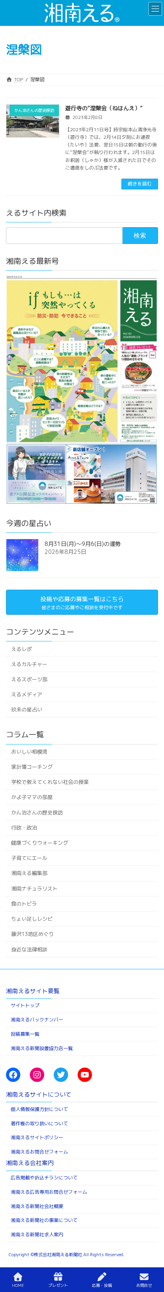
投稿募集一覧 (25, 1034)
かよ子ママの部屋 (32, 797)
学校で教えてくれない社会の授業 (50, 781)
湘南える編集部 (29, 873)
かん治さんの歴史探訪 (37, 812)
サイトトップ (25, 1005)
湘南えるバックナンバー (37, 1019)
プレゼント (58, 1285)
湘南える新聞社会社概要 (37, 1206)
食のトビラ (24, 903)
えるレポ (21, 648)
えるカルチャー (29, 663)
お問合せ (144, 1285)
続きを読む (140, 183)
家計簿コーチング (32, 766)
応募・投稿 (102, 1285)
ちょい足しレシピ (32, 918)
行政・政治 (24, 827)
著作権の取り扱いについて (39, 1123)
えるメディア (26, 694)
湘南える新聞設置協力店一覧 (42, 1048)
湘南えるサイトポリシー (37, 1137)
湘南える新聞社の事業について (44, 1220)
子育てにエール (29, 857)
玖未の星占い (26, 709)
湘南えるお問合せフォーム (39, 1151)
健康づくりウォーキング (39, 842)
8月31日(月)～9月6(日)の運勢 (83, 544)
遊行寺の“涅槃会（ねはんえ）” (104, 108)
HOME (18, 1285)
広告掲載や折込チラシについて (44, 1177)
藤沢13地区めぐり (32, 933)
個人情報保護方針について (39, 1109)
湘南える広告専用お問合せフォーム (49, 1192)
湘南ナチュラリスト (34, 888)
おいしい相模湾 (29, 751)
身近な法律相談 (29, 949)
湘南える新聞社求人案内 (37, 1234)
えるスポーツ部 (29, 679)
